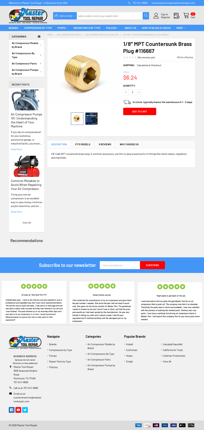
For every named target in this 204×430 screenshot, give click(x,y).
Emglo (129, 361)
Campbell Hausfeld (172, 344)
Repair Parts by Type (87, 27)
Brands (13, 27)
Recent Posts (20, 84)
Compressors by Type (60, 349)
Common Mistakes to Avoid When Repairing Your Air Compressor (26, 185)
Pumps (62, 27)
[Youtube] (18, 410)
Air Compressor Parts (24, 63)
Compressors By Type (38, 27)
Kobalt (129, 344)
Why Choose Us (129, 144)
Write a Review (185, 57)
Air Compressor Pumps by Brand (25, 71)
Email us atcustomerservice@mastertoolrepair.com (27, 397)
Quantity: (129, 85)
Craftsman (131, 349)
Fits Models (82, 144)
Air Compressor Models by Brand (25, 44)
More (179, 27)
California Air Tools (173, 349)
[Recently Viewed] (178, 15)
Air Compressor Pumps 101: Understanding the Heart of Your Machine (26, 120)
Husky (129, 355)
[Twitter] (25, 410)
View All (26, 222)
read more (16, 149)
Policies (111, 27)
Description (59, 144)
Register (165, 17)
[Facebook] (12, 410)
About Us (130, 27)
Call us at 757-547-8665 (26, 387)
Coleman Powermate (174, 355)
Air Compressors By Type (23, 55)
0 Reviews (105, 144)
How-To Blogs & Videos (156, 27)
